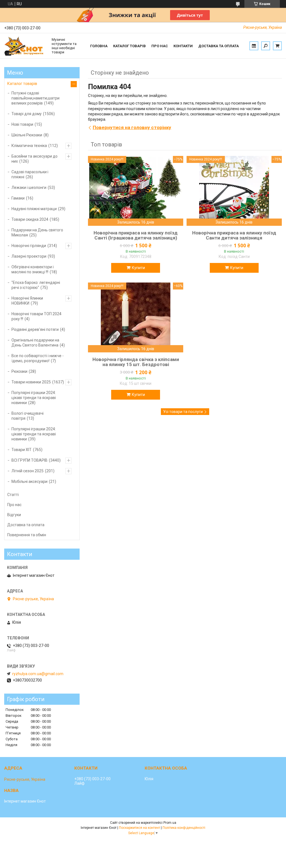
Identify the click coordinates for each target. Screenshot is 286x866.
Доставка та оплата (218, 46)
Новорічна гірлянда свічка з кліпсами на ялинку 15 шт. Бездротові (135, 362)
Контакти (183, 46)
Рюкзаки (19, 371)
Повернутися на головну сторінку (132, 127)
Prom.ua (169, 823)
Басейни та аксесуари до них (34, 158)
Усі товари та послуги (183, 411)
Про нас (159, 46)
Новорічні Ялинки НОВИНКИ (27, 300)
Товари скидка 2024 (29, 219)
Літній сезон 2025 (27, 471)
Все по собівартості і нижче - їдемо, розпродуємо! (37, 358)
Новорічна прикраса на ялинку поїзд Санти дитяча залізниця (234, 235)
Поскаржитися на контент (139, 828)
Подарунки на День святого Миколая (37, 232)
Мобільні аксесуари (29, 481)
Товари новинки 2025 (31, 382)
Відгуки (14, 515)
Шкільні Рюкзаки (26, 135)
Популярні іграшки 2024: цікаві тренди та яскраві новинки (33, 397)
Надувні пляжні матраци (34, 209)
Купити (138, 267)
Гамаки (18, 198)
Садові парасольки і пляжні (29, 174)
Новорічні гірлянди (28, 245)
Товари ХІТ (21, 449)
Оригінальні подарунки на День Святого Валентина (35, 342)
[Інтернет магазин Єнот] (25, 46)
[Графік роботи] (253, 45)
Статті (13, 494)
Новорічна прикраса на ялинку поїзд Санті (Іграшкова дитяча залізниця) (136, 235)
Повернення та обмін (26, 535)
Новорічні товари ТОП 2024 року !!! (36, 316)
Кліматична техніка (29, 145)
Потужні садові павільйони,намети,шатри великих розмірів (35, 98)
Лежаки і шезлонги (28, 187)
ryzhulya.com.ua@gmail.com (37, 674)
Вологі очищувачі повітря (27, 416)
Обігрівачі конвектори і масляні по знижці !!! (32, 269)
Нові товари (22, 124)
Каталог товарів (129, 46)
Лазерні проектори (28, 256)
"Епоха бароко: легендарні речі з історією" (35, 285)
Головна (99, 46)
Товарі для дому (26, 113)
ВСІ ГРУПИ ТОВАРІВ (29, 460)
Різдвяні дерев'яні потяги (35, 329)
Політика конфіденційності (184, 828)
